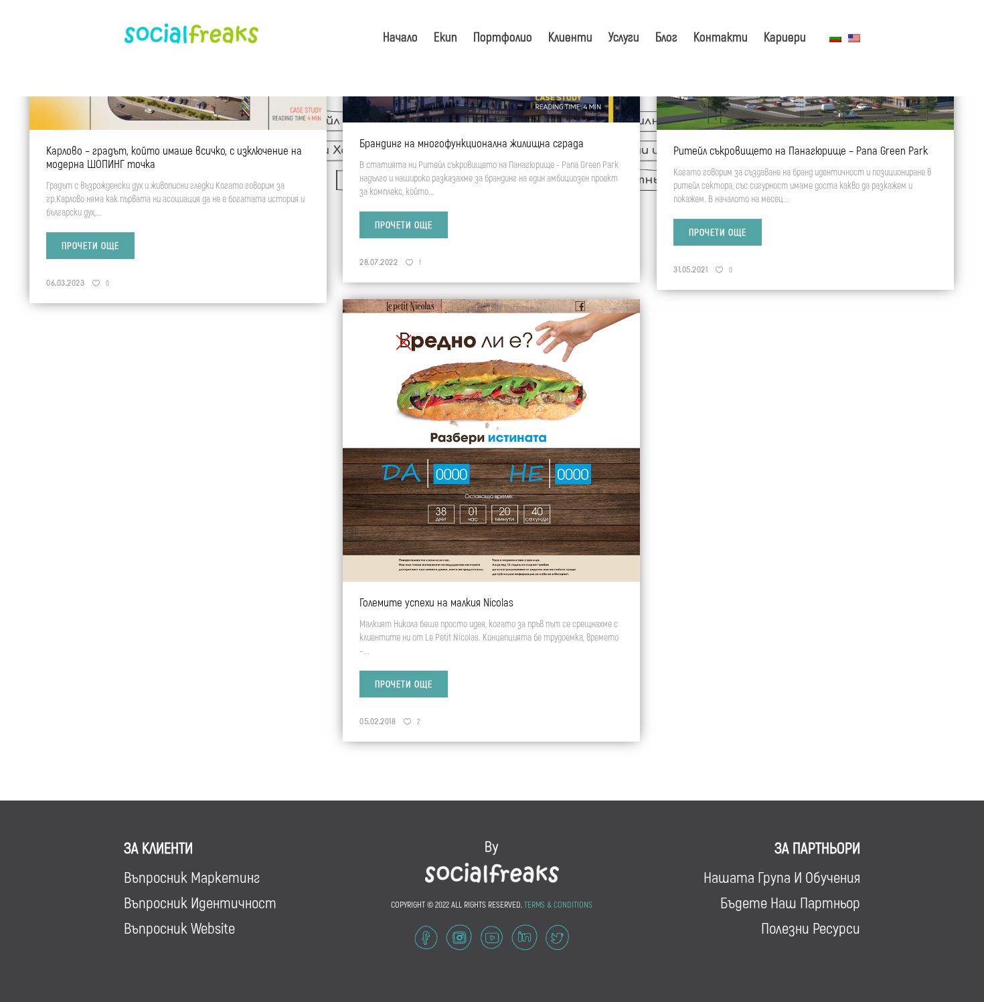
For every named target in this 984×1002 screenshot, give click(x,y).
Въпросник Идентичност (200, 902)
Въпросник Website (179, 927)
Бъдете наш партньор (790, 902)
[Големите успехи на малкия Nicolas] (491, 439)
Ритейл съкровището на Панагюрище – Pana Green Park (800, 150)
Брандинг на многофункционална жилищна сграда (471, 142)
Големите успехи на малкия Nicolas (436, 601)
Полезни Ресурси (810, 927)
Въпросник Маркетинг (192, 876)
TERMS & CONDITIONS (558, 904)
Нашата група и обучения (782, 876)
